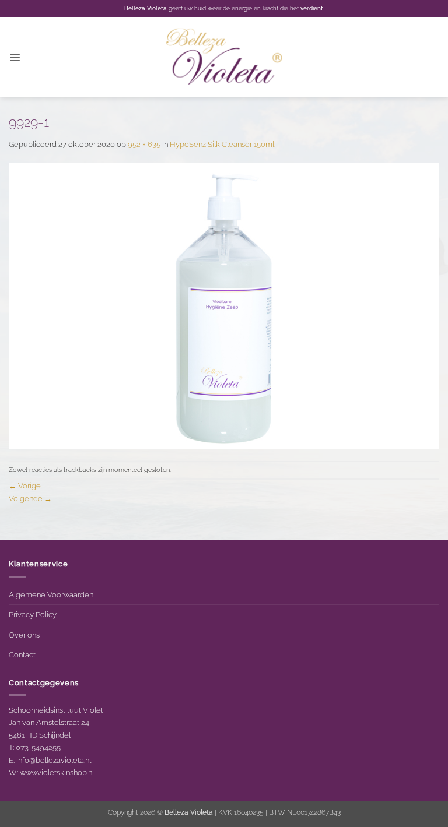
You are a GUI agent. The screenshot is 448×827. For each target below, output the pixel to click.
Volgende (30, 498)
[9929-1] (224, 304)
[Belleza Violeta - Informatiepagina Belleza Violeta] (224, 57)
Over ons (24, 634)
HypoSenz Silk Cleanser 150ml (222, 144)
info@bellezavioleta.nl (53, 760)
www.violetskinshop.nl (57, 772)
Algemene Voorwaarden (51, 594)
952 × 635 (144, 144)
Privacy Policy (33, 614)
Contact (22, 654)
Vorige (25, 485)
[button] (14, 57)
